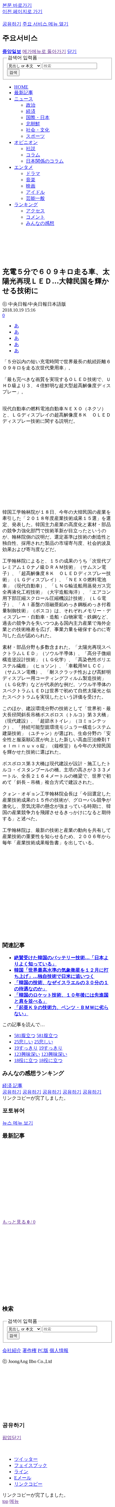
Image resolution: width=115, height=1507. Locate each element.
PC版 (43, 1350)
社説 (30, 148)
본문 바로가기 (17, 5)
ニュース (23, 98)
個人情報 (59, 1350)
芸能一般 (35, 198)
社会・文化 (38, 129)
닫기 (72, 51)
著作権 (29, 1350)
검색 (13, 72)
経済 (30, 111)
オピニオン (26, 142)
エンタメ (23, 167)
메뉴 (14, 1501)
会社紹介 (11, 1350)
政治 (30, 105)
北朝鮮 (33, 123)
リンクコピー (28, 1484)
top (5, 1501)
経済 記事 (12, 1085)
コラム (33, 154)
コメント (35, 217)
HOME (21, 86)
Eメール (22, 1477)
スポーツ (35, 136)
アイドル (35, 192)
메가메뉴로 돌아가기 (44, 51)
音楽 (30, 179)
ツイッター (26, 1459)
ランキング (26, 204)
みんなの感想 (40, 223)
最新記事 (23, 92)
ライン (21, 1471)
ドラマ (33, 173)
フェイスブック (30, 1465)
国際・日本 (38, 117)
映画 (30, 185)
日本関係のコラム (45, 161)
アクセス (35, 210)
